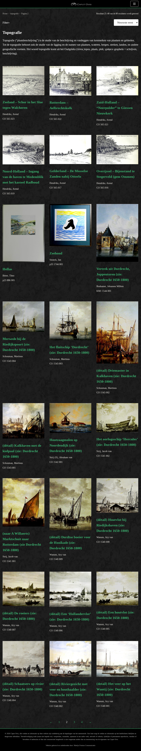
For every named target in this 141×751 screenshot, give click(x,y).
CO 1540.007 (20, 621)
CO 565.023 (23, 110)
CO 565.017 (69, 179)
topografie (14, 13)
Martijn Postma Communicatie (84, 745)
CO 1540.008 (112, 530)
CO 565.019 (23, 182)
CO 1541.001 (22, 547)
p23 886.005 (9, 274)
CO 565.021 (114, 113)
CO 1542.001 (66, 450)
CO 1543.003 (69, 355)
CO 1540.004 (23, 692)
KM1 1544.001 (113, 279)
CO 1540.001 (113, 694)
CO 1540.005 (115, 620)
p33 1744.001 (56, 258)
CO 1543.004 (19, 349)
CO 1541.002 (117, 447)
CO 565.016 (115, 179)
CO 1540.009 (70, 547)
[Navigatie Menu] (134, 4)
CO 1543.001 (22, 456)
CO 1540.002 (69, 694)
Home (5, 13)
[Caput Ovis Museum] (81, 3)
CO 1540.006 (70, 622)
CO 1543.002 (116, 381)
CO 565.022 (61, 110)
